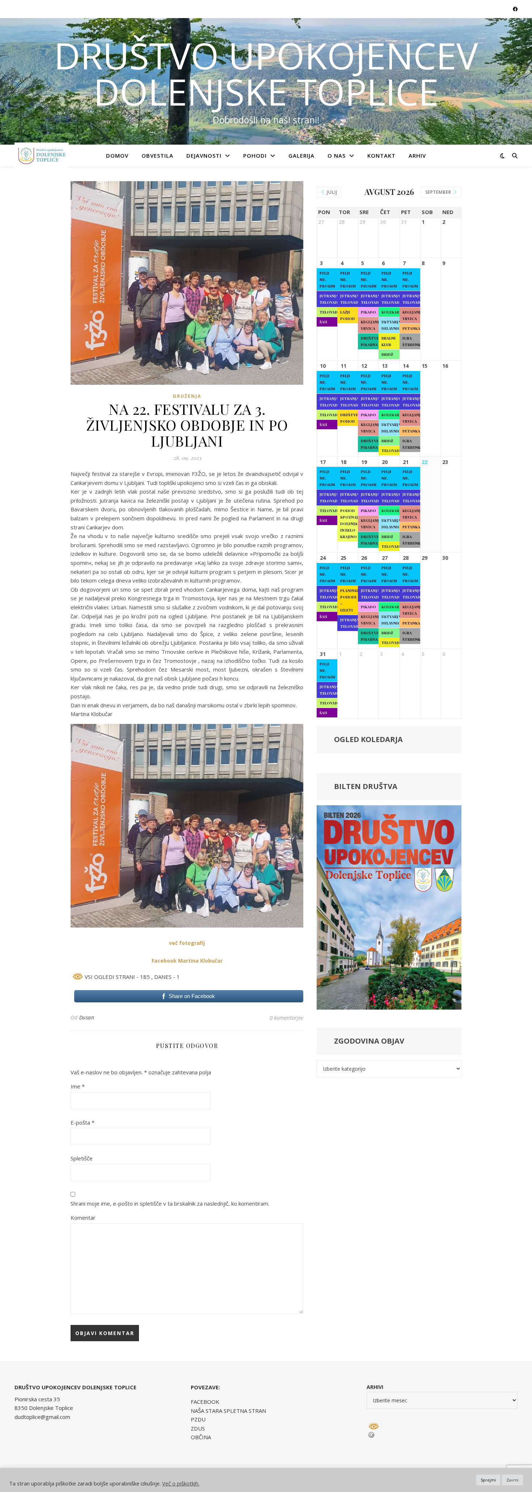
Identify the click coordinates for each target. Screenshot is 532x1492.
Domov (117, 155)
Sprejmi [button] (488, 1480)
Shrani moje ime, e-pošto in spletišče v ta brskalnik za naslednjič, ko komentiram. (170, 1203)
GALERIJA (301, 155)
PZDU (198, 1419)
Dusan (86, 1017)
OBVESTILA (157, 155)
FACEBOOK (205, 1401)
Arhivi (375, 1387)
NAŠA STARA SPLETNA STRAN (228, 1410)
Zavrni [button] (512, 1480)
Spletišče (82, 1158)
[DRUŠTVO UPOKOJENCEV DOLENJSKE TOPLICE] (41, 155)
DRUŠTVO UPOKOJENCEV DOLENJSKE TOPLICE (266, 73)
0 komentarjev (286, 1017)
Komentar (83, 1217)
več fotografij (187, 942)
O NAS (337, 155)
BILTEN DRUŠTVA (365, 786)
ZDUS (198, 1428)
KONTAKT (381, 155)
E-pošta (82, 1122)
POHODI (255, 155)
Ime (78, 1086)
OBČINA (201, 1437)
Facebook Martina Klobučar (187, 960)
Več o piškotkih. (180, 1483)
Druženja (187, 396)
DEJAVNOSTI (203, 155)
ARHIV (417, 155)
